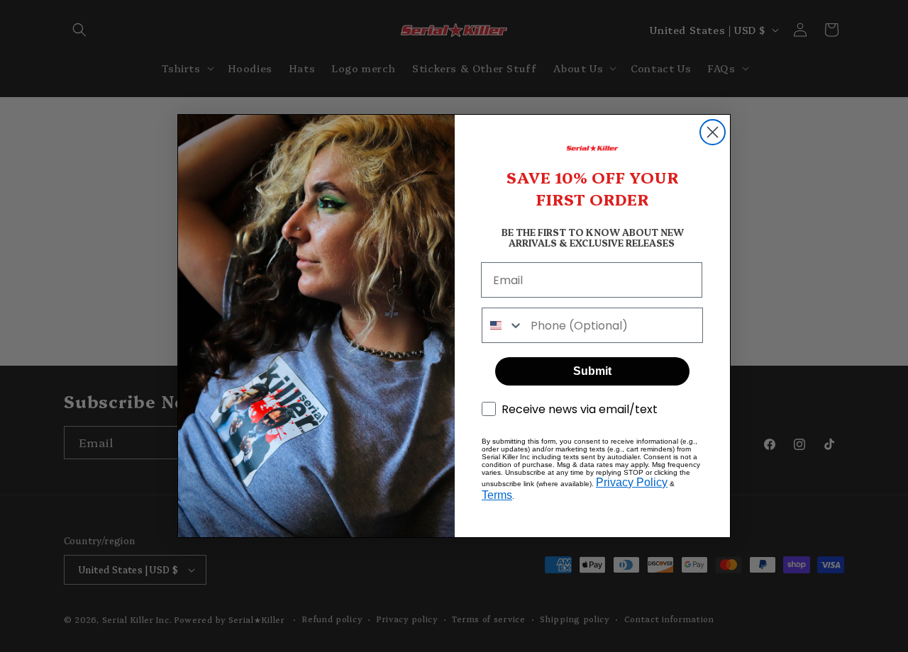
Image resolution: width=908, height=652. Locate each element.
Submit (592, 371)
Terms (497, 495)
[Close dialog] (712, 132)
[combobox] (503, 325)
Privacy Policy (632, 482)
